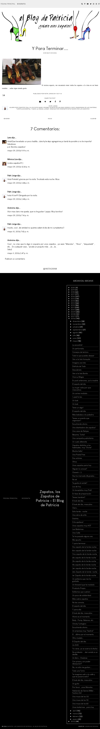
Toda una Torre (78, 671)
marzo (75, 713)
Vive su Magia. (78, 377)
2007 (73, 316)
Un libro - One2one (79, 658)
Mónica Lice (12, 159)
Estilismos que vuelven (81, 592)
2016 (73, 296)
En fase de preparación (81, 494)
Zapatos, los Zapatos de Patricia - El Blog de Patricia (50, 498)
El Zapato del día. (79, 641)
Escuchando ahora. (80, 424)
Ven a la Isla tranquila (81, 359)
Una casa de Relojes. (80, 431)
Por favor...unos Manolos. (82, 687)
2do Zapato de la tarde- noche (84, 572)
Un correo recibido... (80, 393)
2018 (73, 292)
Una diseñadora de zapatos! (84, 427)
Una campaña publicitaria (82, 438)
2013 (73, 303)
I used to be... (77, 397)
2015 (73, 299)
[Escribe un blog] (45, 101)
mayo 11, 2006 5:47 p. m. (17, 253)
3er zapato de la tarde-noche (84, 568)
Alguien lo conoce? (79, 469)
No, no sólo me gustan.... (82, 667)
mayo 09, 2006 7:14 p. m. (18, 215)
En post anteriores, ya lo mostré (85, 380)
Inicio (50, 118)
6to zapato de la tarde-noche (84, 558)
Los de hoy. (76, 487)
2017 (73, 294)
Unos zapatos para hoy (81, 465)
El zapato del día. (79, 384)
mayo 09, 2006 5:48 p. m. (18, 183)
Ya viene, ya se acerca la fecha (84, 649)
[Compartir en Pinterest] (60, 101)
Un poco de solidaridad (81, 595)
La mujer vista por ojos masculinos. (81, 389)
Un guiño (75, 684)
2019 (73, 290)
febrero (76, 716)
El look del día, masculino (82, 504)
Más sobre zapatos (80, 599)
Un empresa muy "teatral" (83, 631)
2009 (73, 312)
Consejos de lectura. (80, 352)
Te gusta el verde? (79, 483)
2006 (73, 318)
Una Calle (76, 533)
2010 (73, 310)
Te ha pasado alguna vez (82, 536)
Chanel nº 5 (76, 472)
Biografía (21, 4)
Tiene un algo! (77, 408)
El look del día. (78, 501)
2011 (73, 307)
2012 (73, 305)
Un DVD (75, 645)
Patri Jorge (12, 175)
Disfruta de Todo (79, 366)
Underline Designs (91, 726)
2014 (73, 301)
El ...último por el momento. (83, 634)
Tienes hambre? (78, 497)
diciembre (77, 321)
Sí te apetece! (77, 522)
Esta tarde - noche (79, 511)
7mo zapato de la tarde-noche (84, 554)
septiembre (77, 330)
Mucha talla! (77, 451)
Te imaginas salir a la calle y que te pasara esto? (83, 675)
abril (75, 711)
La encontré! (77, 345)
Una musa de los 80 (80, 704)
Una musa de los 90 (80, 700)
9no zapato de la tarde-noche (84, 547)
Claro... (75, 508)
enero (75, 719)
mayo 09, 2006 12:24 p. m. (18, 167)
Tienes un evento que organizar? (80, 419)
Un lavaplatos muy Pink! (82, 490)
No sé (74, 479)
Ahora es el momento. (81, 617)
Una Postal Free (78, 455)
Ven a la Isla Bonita (80, 373)
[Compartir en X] (50, 101)
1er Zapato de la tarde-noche (84, 575)
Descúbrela (76, 370)
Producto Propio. (79, 588)
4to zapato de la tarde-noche (84, 565)
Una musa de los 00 (80, 696)
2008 (73, 314)
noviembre (77, 324)
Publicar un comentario (15, 259)
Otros (74, 462)
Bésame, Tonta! (78, 435)
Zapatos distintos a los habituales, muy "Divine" (82, 446)
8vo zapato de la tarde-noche (84, 550)
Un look (75, 400)
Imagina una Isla (79, 363)
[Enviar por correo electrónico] (40, 101)
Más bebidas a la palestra (83, 415)
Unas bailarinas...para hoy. (83, 707)
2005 (73, 721)
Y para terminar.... (79, 543)
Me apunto (76, 540)
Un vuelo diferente (79, 442)
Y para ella (76, 609)
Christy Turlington (79, 624)
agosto (76, 332)
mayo (75, 341)
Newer (7, 118)
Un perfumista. (78, 348)
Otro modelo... (78, 638)
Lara (9, 137)
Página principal (8, 4)
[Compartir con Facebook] (55, 101)
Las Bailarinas (78, 529)
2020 (73, 287)
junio (75, 338)
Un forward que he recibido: (83, 585)
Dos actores (77, 458)
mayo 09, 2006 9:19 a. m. (18, 150)
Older (92, 118)
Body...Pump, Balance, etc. (83, 620)
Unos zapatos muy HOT (81, 526)
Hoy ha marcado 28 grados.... (84, 476)
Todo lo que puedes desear (83, 356)
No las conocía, (78, 602)
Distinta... (76, 518)
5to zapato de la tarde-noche (84, 561)
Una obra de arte (79, 515)
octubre (76, 327)
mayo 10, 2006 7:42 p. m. (18, 231)
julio (74, 335)
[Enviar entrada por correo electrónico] (50, 95)
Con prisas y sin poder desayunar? (81, 662)
